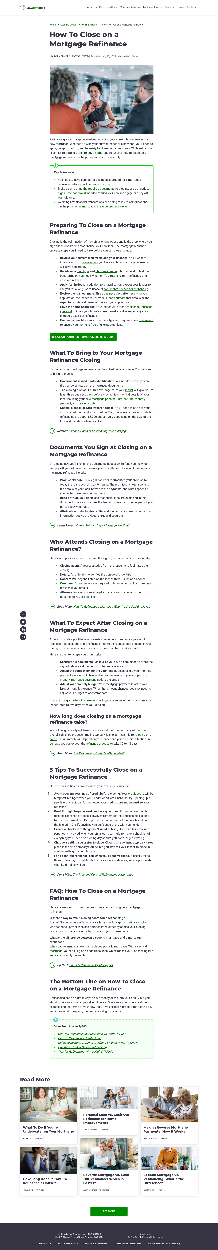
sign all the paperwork (72, 193)
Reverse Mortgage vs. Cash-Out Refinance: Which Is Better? (106, 1179)
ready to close (101, 184)
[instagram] (116, 1229)
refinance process (97, 743)
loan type (83, 271)
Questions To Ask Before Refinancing (82, 1047)
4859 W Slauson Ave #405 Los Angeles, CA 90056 (79, 1237)
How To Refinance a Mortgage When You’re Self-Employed (111, 606)
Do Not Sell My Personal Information (145, 1237)
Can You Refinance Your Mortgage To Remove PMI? (92, 1034)
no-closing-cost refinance (123, 922)
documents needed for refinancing (126, 289)
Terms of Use (44, 1244)
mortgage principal (104, 399)
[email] (23, 636)
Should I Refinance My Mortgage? (91, 965)
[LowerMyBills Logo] (32, 7)
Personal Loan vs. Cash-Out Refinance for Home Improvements (106, 1119)
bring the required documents (95, 188)
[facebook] (23, 614)
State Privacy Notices (96, 1244)
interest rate (126, 399)
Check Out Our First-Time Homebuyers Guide (83, 336)
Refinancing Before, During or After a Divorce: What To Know (97, 1042)
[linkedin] (23, 629)
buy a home (95, 153)
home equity (90, 262)
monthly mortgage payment (78, 679)
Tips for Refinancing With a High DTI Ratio (85, 1051)
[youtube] (112, 1229)
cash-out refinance (83, 700)
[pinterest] (108, 1229)
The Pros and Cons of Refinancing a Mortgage (103, 874)
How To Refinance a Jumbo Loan (79, 1038)
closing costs (87, 403)
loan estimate (116, 298)
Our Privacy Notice (68, 1244)
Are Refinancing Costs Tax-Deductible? (98, 753)
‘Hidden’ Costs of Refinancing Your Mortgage (98, 431)
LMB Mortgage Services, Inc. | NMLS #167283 (79, 1234)
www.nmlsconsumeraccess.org (164, 1244)
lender (129, 390)
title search (146, 320)
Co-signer (66, 583)
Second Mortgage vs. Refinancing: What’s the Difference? (164, 1179)
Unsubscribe (145, 1234)
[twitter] (23, 621)
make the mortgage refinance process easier (99, 206)
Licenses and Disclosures (128, 1244)
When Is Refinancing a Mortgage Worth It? (101, 525)
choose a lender (106, 271)
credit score (136, 793)
